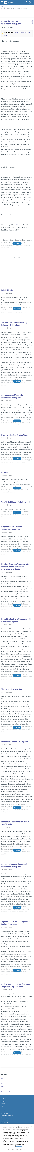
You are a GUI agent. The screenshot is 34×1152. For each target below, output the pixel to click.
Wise (2, 1083)
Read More (17, 308)
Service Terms (4, 1122)
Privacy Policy (4, 1120)
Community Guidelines (7, 1115)
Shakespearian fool (5, 1091)
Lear (5, 79)
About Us (3, 1101)
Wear (2, 1078)
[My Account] (31, 2)
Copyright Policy (5, 1113)
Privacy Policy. (19, 1146)
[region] (17, 1138)
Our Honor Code (5, 1118)
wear (17, 137)
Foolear (2, 1086)
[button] (2, 2)
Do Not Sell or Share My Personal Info (16, 1149)
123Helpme (4, 7)
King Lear (19, 225)
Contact (3, 1103)
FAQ (2, 1106)
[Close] (31, 1126)
